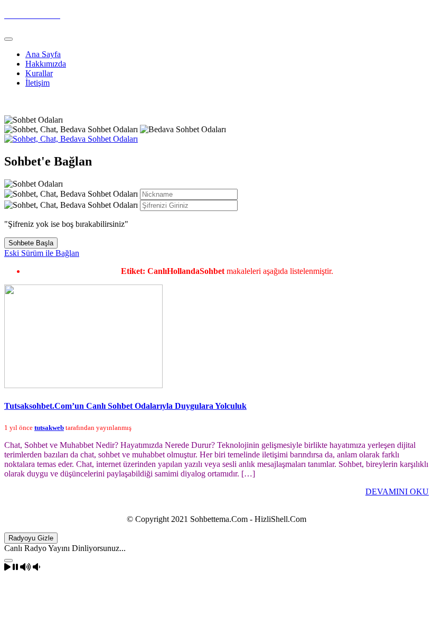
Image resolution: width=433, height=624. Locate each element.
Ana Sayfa (43, 54)
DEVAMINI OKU (397, 491)
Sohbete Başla (30, 243)
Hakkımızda (45, 63)
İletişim (37, 82)
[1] (8, 560)
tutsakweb (49, 428)
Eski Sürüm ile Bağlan (41, 253)
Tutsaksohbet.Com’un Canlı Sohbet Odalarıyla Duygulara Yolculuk (125, 405)
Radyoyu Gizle (30, 538)
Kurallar (39, 73)
